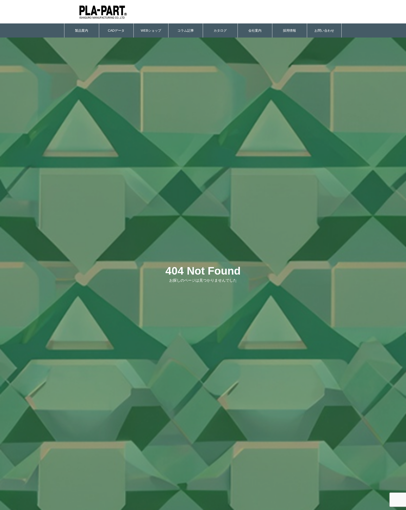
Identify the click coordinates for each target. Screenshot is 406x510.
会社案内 (255, 30)
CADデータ (116, 30)
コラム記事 (185, 30)
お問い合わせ (324, 30)
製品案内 (81, 30)
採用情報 (289, 30)
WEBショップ (151, 30)
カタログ (220, 30)
